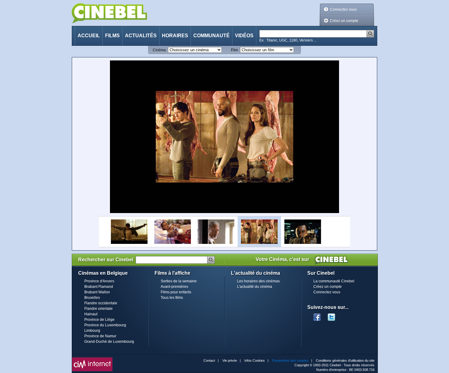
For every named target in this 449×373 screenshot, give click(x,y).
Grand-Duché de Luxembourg (109, 341)
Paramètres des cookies (290, 360)
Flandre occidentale (100, 303)
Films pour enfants (176, 292)
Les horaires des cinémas (258, 281)
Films (112, 35)
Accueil (89, 35)
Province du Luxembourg (105, 325)
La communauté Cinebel (333, 281)
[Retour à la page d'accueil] (109, 13)
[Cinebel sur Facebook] (317, 315)
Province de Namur (100, 336)
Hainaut (90, 314)
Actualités (141, 35)
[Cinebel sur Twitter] (334, 315)
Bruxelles (92, 297)
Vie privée (229, 360)
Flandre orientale (98, 308)
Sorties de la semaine (179, 281)
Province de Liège (99, 319)
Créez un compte (344, 21)
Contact (209, 360)
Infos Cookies (254, 360)
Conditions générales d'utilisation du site (345, 360)
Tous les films (172, 297)
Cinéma (159, 50)
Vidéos (244, 35)
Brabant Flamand (98, 286)
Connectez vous (343, 9)
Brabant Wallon (97, 292)
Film (234, 50)
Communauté (211, 35)
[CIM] (92, 359)
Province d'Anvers (99, 281)
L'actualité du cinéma (254, 286)
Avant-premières (174, 286)
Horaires (175, 35)
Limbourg (92, 330)
